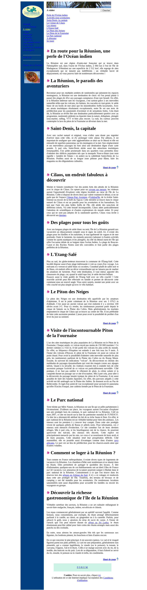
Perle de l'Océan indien (57, 15)
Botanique (27, 34)
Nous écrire (28, 45)
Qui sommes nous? (31, 42)
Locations (27, 37)
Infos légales (28, 50)
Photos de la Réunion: (33, 65)
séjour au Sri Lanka (98, 522)
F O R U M (82, 567)
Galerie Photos (29, 27)
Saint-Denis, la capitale (57, 20)
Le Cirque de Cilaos (56, 23)
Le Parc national (54, 36)
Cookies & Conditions (33, 47)
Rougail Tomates (32, 70)
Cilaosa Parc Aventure (77, 197)
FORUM (27, 57)
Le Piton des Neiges (56, 30)
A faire (26, 32)
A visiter (26, 29)
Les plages (51, 25)
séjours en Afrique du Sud (75, 475)
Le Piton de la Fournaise (58, 33)
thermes (62, 215)
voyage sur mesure (97, 189)
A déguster (51, 38)
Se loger (50, 41)
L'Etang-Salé (52, 28)
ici (99, 575)
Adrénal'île (95, 197)
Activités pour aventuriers (58, 17)
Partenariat (28, 39)
